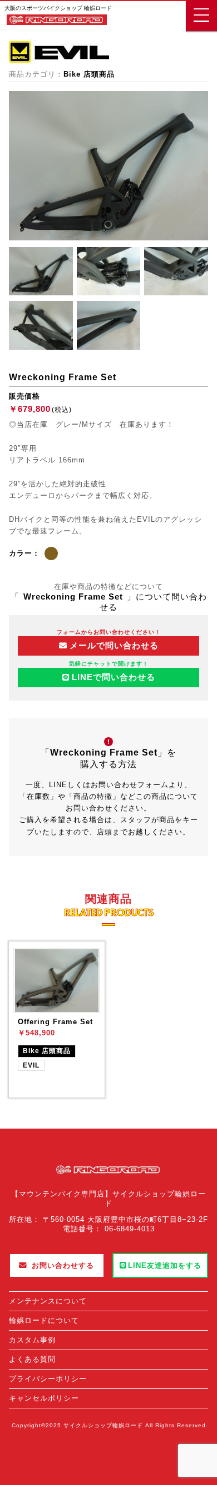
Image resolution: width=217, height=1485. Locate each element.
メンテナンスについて (48, 1301)
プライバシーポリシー (48, 1379)
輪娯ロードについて (44, 1320)
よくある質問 (32, 1359)
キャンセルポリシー (44, 1398)
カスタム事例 (32, 1340)
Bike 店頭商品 (89, 74)
